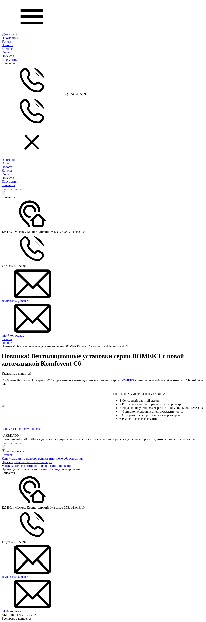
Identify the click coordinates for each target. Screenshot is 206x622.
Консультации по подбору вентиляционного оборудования (42, 458)
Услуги (6, 41)
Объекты (8, 56)
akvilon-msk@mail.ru (15, 301)
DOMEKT (127, 380)
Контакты (8, 63)
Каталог (7, 48)
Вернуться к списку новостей (22, 428)
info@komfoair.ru (13, 335)
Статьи (6, 52)
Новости (7, 45)
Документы (10, 59)
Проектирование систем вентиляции (27, 462)
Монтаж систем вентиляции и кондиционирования (37, 465)
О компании (10, 38)
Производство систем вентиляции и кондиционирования (41, 469)
